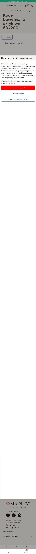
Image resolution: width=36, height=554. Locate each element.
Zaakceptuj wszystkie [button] (18, 88)
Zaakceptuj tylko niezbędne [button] (18, 99)
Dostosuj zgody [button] (18, 93)
